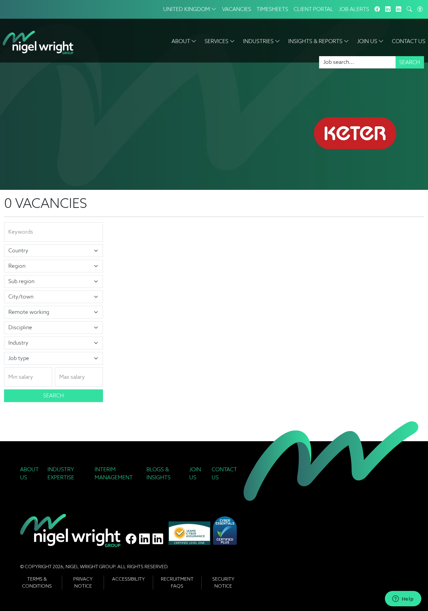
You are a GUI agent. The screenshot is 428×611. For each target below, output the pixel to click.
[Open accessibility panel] (420, 9)
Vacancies (236, 9)
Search (409, 62)
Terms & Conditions (37, 582)
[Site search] (409, 9)
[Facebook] (377, 9)
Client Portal (313, 9)
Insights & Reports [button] (316, 41)
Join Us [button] (368, 41)
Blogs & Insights (158, 473)
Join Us (195, 473)
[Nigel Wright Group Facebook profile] (131, 539)
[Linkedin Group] (388, 9)
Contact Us (408, 41)
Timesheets (272, 9)
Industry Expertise (60, 473)
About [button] (181, 41)
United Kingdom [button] (187, 9)
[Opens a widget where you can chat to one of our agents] (403, 599)
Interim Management (114, 473)
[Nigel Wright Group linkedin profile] (157, 539)
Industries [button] (259, 41)
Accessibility (128, 579)
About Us (29, 473)
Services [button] (217, 41)
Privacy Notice (83, 582)
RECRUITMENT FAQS (177, 582)
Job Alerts (354, 9)
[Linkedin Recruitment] (398, 9)
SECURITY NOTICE (223, 582)
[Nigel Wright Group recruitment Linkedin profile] (144, 539)
